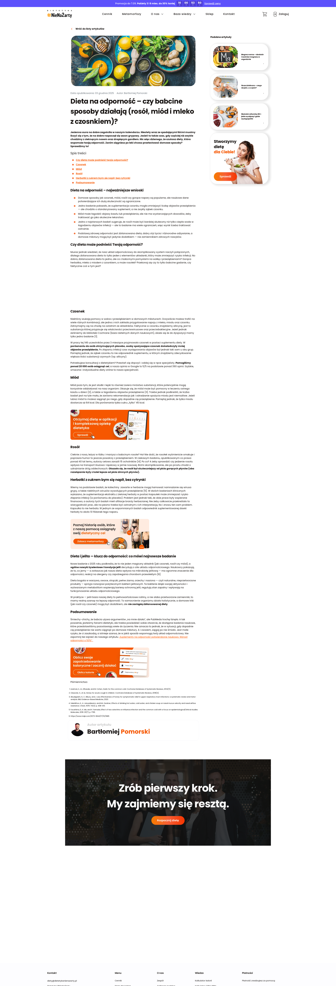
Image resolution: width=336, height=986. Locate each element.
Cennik (107, 14)
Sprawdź (225, 176)
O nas (155, 14)
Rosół (79, 173)
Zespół (160, 980)
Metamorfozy (131, 14)
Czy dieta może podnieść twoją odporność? (102, 160)
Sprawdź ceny (212, 3)
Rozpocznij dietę (168, 820)
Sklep (210, 14)
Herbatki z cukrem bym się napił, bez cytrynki (103, 178)
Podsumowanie (85, 182)
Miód (79, 169)
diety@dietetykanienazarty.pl (62, 980)
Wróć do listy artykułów (90, 28)
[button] (59, 14)
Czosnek (81, 164)
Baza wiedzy (183, 14)
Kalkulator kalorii (203, 980)
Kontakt (229, 14)
